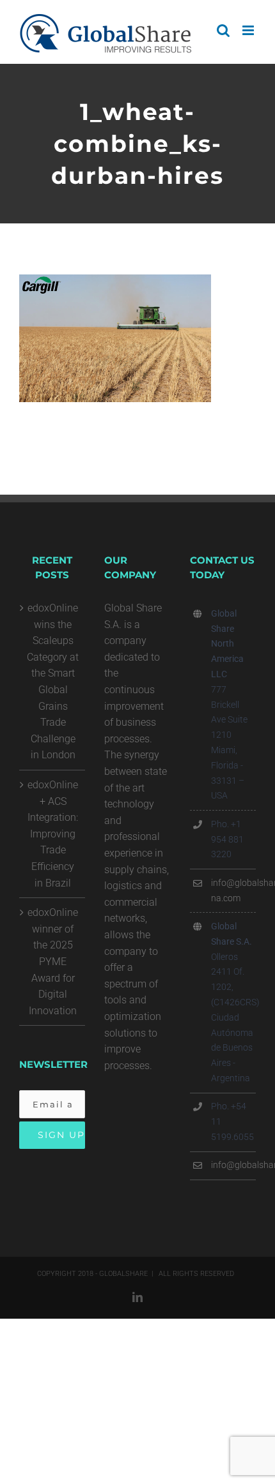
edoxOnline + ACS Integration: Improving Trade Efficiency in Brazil (53, 834)
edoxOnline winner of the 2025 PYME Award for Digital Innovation (53, 961)
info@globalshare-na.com (233, 890)
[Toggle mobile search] (223, 30)
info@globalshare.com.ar (233, 1165)
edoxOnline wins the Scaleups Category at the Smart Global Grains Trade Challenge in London (53, 681)
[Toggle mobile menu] (249, 30)
